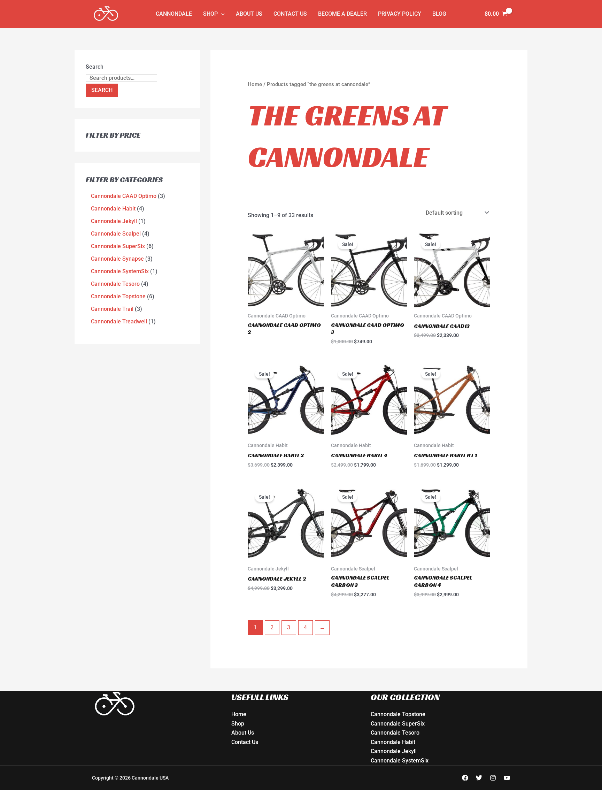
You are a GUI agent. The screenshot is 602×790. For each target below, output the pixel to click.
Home (255, 84)
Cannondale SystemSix (400, 760)
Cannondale (174, 13)
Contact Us (290, 13)
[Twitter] (479, 778)
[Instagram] (493, 778)
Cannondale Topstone (398, 714)
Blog (439, 13)
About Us (249, 13)
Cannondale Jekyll (394, 751)
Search (94, 66)
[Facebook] (465, 778)
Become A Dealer (342, 13)
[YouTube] (507, 778)
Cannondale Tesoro (395, 732)
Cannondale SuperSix (398, 723)
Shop (210, 13)
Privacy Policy (399, 13)
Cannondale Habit (393, 742)
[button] (221, 14)
